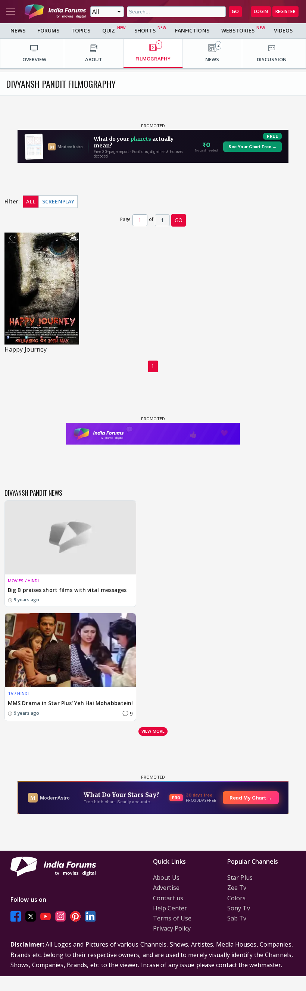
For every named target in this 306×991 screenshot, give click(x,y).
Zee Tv (237, 888)
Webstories (238, 30)
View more (153, 731)
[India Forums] (55, 11)
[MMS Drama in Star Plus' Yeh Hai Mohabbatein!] (70, 650)
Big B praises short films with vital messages (67, 589)
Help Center (170, 908)
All (30, 201)
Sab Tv (237, 918)
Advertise (166, 888)
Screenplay (58, 201)
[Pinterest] (75, 916)
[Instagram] (60, 916)
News (17, 30)
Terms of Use (172, 918)
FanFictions (192, 30)
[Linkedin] (90, 916)
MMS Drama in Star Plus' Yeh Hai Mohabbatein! (70, 703)
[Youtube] (45, 916)
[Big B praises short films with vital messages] (70, 537)
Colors (236, 898)
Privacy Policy (172, 928)
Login (261, 11)
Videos (283, 30)
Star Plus (240, 877)
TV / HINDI (18, 693)
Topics (80, 30)
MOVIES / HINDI (23, 580)
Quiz (108, 30)
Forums (48, 30)
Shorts (145, 30)
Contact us (168, 898)
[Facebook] (15, 916)
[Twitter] (30, 916)
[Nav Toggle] (10, 11)
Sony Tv (238, 908)
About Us (166, 877)
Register (285, 11)
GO (235, 11)
